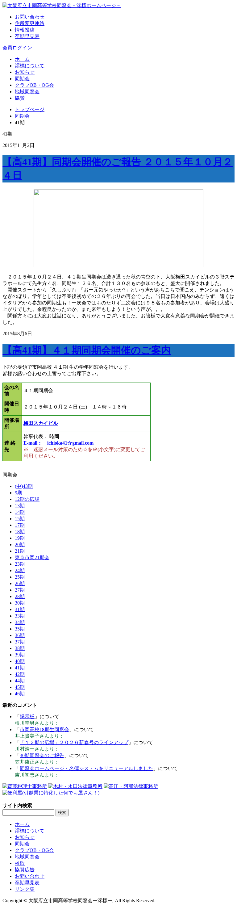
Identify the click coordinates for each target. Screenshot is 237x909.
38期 (20, 648)
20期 (20, 544)
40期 (20, 661)
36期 (20, 635)
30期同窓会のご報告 (42, 755)
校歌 (20, 863)
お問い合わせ (29, 16)
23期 (20, 564)
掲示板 (27, 716)
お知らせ (25, 72)
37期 (20, 641)
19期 (20, 538)
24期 (20, 570)
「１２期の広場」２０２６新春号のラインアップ (74, 742)
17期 (20, 525)
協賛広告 (25, 869)
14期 (20, 512)
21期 (20, 551)
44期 (20, 680)
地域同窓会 (27, 91)
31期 (20, 609)
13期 (20, 505)
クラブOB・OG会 (34, 85)
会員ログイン (17, 47)
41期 (20, 667)
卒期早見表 (27, 36)
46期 (20, 693)
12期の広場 (27, 499)
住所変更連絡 (29, 23)
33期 (20, 615)
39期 (20, 654)
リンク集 (25, 889)
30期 (20, 602)
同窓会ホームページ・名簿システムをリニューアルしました (86, 768)
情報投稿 (25, 29)
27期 (20, 590)
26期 (20, 583)
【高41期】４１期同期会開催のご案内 (86, 350)
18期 (20, 531)
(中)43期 (24, 486)
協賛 (20, 98)
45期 (20, 687)
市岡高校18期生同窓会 (44, 729)
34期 (20, 622)
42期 (20, 674)
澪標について (29, 65)
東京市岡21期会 (32, 557)
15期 (20, 518)
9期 (18, 492)
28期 (20, 596)
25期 (20, 577)
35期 (20, 628)
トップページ (29, 109)
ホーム (22, 59)
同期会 (22, 78)
